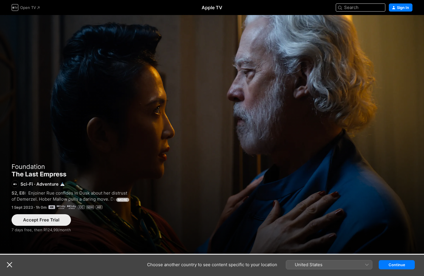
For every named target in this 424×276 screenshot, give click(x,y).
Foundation (28, 166)
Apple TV (212, 7)
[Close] (9, 264)
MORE (122, 200)
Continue (397, 264)
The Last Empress (212, 134)
